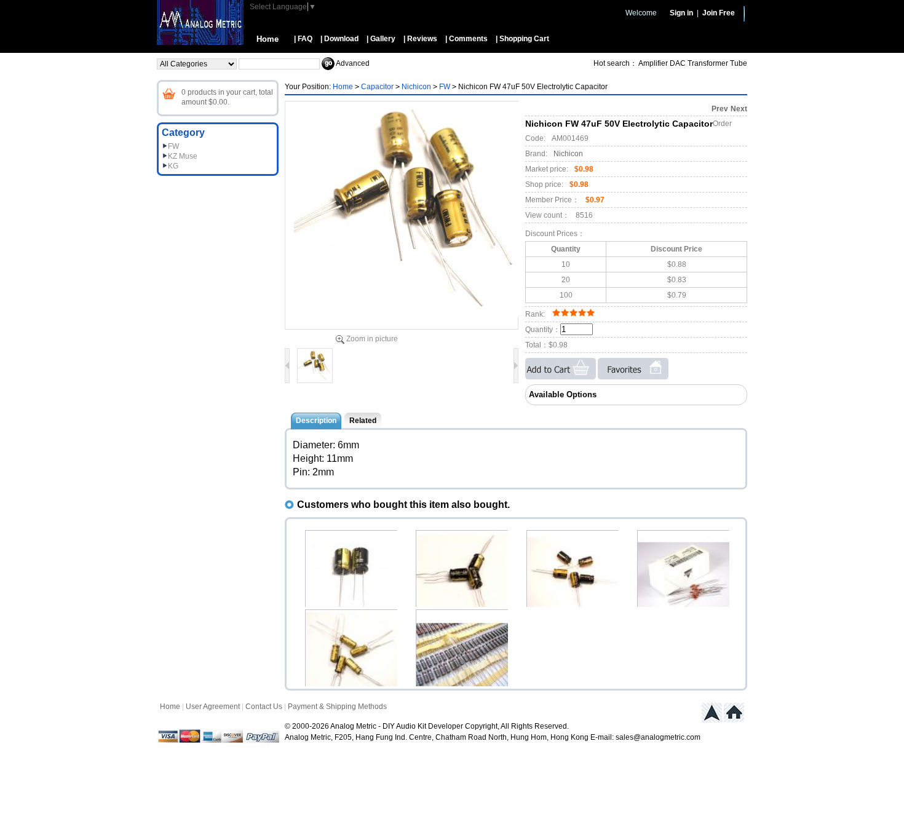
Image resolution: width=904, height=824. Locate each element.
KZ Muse (182, 156)
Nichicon (416, 86)
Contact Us (263, 706)
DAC (678, 63)
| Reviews (420, 38)
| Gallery (381, 38)
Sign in (681, 13)
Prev (720, 109)
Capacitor (377, 86)
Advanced (353, 63)
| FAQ (303, 38)
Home (267, 39)
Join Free (718, 13)
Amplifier (653, 63)
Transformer (708, 63)
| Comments (466, 38)
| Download (339, 38)
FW (173, 146)
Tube (738, 63)
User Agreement (213, 706)
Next (739, 109)
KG (173, 166)
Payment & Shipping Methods (337, 706)
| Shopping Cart (522, 38)
